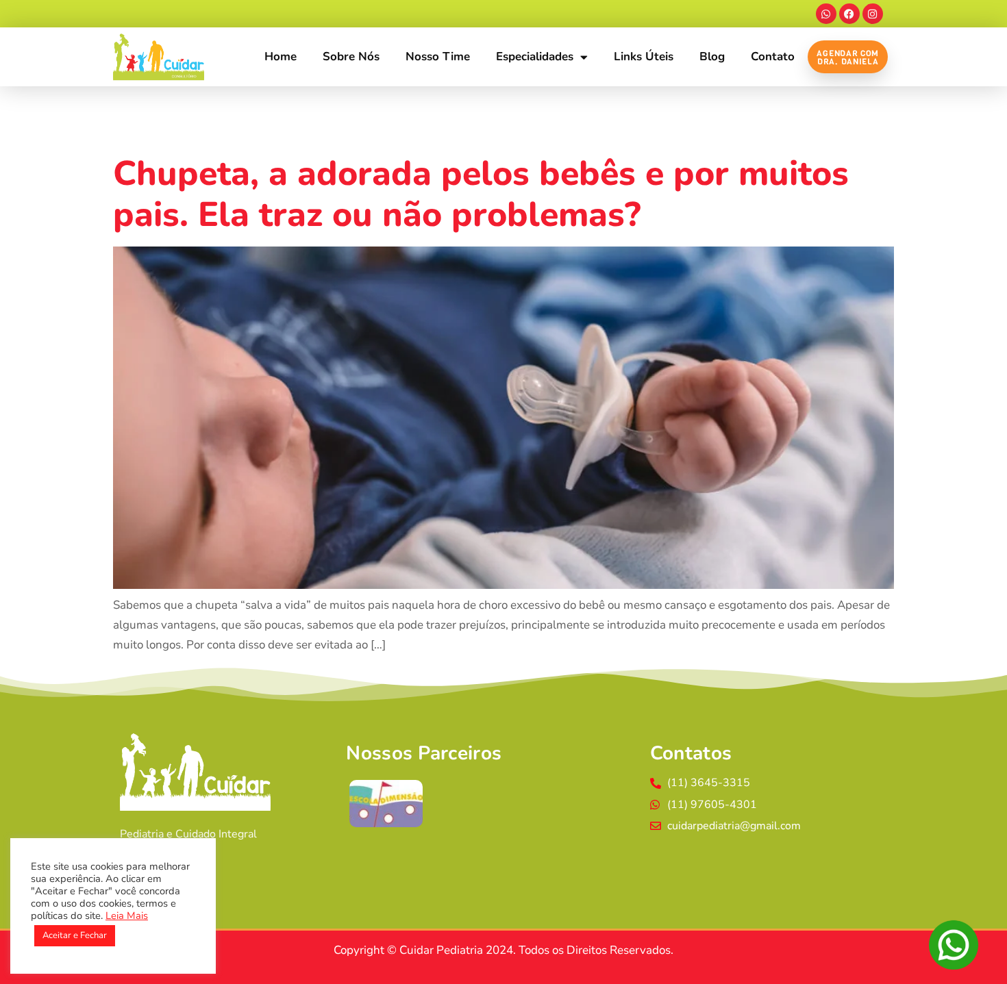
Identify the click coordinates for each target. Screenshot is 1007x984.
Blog (712, 56)
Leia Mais (126, 915)
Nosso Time (438, 56)
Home (280, 56)
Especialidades (534, 56)
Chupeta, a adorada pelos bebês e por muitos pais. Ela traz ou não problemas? (481, 194)
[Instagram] (872, 13)
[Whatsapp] (826, 13)
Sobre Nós (351, 56)
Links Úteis (643, 56)
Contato (773, 56)
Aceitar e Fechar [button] (74, 935)
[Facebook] (849, 13)
